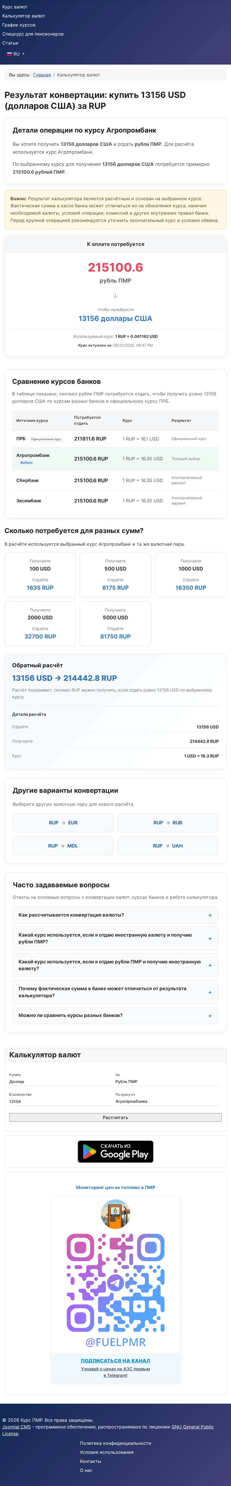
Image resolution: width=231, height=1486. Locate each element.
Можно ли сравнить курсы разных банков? (71, 1015)
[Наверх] (221, 1475)
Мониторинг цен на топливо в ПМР (115, 1187)
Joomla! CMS (16, 1427)
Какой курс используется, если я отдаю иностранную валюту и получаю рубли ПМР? (105, 938)
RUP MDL (63, 846)
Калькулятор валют (23, 16)
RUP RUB (168, 822)
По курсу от (125, 1094)
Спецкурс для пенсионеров (33, 34)
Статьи (10, 43)
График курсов (18, 25)
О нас (86, 1470)
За (117, 1075)
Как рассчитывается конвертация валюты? (71, 915)
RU (16, 54)
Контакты (90, 1461)
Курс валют (15, 7)
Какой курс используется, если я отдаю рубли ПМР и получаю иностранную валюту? (110, 965)
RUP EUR (63, 822)
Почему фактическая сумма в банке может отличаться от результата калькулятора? (102, 992)
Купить (15, 1075)
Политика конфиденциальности (115, 1443)
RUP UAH (168, 846)
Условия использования (107, 1452)
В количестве (20, 1094)
